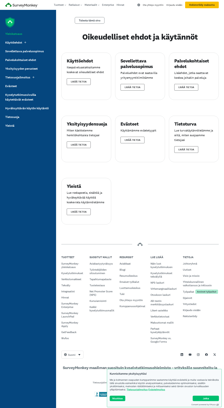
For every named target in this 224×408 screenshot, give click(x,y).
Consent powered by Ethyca (203, 404)
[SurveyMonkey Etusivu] (21, 5)
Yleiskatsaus (13, 34)
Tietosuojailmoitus (137, 389)
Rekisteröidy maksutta (202, 5)
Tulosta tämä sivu (89, 20)
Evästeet (11, 86)
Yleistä (9, 126)
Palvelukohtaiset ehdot (20, 60)
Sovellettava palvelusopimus (24, 51)
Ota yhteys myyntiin (153, 4)
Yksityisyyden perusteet (21, 69)
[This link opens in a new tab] (182, 354)
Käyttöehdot (13, 43)
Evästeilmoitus (156, 389)
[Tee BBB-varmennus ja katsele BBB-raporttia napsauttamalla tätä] (101, 396)
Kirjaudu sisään (174, 4)
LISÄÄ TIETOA (79, 81)
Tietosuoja (12, 117)
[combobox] (72, 355)
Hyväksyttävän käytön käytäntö (27, 108)
